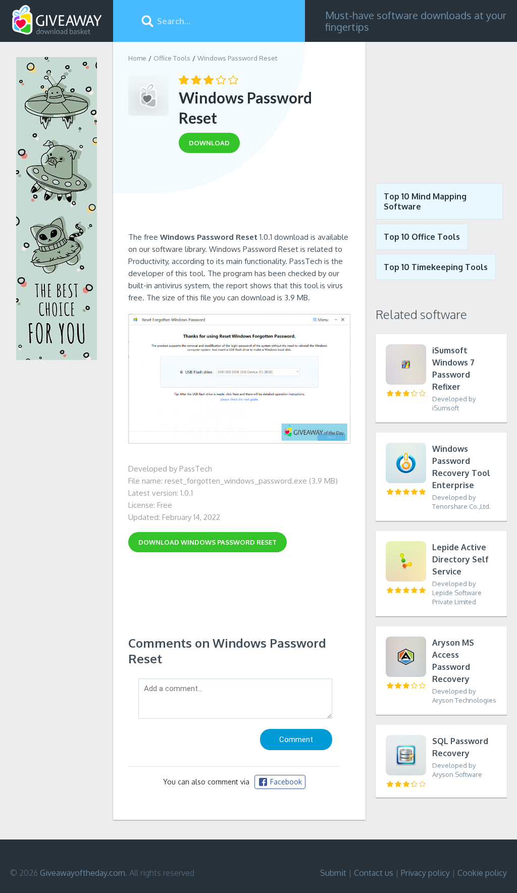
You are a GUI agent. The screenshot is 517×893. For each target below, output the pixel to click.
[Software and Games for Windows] (57, 20)
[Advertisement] (239, 196)
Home (137, 58)
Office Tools (171, 58)
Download (207, 542)
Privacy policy (425, 873)
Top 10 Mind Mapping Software (425, 201)
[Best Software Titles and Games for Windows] (441, 105)
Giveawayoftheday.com (82, 873)
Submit (333, 873)
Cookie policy (482, 873)
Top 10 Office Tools (422, 237)
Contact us (373, 873)
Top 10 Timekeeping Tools (436, 267)
